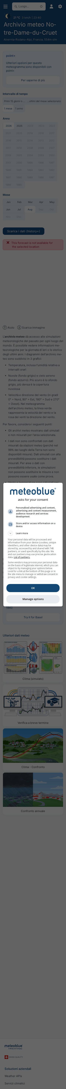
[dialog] (33, 544)
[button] (33, 533)
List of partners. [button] (22, 557)
